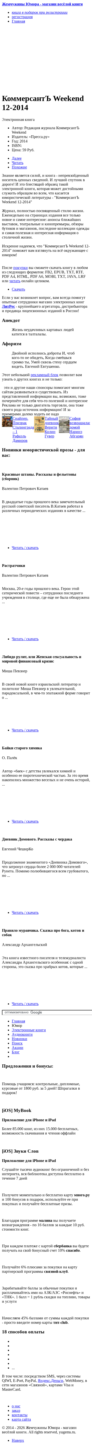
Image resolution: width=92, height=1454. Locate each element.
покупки (20, 268)
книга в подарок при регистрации (39, 12)
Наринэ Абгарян (76, 434)
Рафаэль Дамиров (20, 438)
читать (14, 281)
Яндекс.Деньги (50, 1380)
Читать (17, 163)
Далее (17, 158)
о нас (16, 1406)
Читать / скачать (25, 548)
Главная (18, 1021)
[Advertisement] (33, 58)
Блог (16, 1052)
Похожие (19, 167)
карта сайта (21, 1419)
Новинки (19, 1039)
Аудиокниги (22, 1034)
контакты (19, 1415)
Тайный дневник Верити (52, 422)
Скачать (18, 289)
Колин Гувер (50, 434)
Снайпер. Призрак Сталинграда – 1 (23, 425)
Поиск (17, 1043)
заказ (16, 1410)
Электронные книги (29, 1030)
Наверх (18, 1440)
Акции (17, 1048)
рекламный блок (44, 375)
